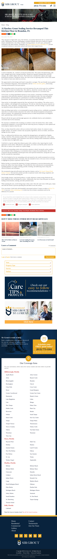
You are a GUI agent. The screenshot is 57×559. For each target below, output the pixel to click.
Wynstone (32, 433)
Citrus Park (9, 387)
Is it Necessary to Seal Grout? (46, 240)
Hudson (32, 445)
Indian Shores (9, 478)
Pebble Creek (9, 408)
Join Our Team (33, 526)
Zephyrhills (33, 460)
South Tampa (33, 414)
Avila (7, 378)
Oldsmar (32, 484)
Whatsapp (11, 34)
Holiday (8, 445)
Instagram (16, 535)
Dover (7, 390)
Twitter (9, 34)
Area (7, 262)
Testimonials (33, 523)
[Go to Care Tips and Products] (28, 288)
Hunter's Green (34, 396)
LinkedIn (35, 535)
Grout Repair (26, 210)
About (13, 531)
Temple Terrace (10, 423)
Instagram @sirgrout (22, 204)
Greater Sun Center (35, 393)
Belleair (8, 466)
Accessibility (19, 553)
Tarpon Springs (34, 499)
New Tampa (9, 405)
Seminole (32, 493)
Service (8, 268)
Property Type (10, 265)
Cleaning (16, 210)
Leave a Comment (8, 245)
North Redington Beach (12, 484)
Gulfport (8, 475)
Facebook (7, 34)
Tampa (8, 420)
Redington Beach (10, 490)
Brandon (32, 381)
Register (8, 257)
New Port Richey (10, 451)
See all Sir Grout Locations (30, 512)
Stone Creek (9, 417)
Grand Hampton (34, 390)
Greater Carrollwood (11, 393)
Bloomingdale (10, 381)
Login (2, 257)
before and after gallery (39, 83)
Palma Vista (33, 405)
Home (3, 25)
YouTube (30, 535)
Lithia (31, 399)
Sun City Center (34, 417)
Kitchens (42, 210)
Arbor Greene (33, 375)
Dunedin (32, 472)
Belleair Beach (34, 466)
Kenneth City (33, 478)
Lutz (7, 402)
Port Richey (9, 454)
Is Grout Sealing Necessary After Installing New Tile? (27, 240)
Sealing (20, 210)
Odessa (32, 451)
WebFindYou (32, 556)
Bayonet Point (10, 441)
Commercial (15, 526)
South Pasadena (10, 496)
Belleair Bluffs (10, 469)
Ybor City (8, 436)
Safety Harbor (10, 493)
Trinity (32, 457)
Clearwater (9, 472)
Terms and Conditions (36, 553)
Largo (7, 481)
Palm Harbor (9, 487)
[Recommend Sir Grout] (28, 312)
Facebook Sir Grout (9, 204)
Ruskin (32, 411)
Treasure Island (10, 502)
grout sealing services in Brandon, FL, (38, 44)
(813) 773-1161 (40, 6)
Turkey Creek (33, 426)
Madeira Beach (34, 481)
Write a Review (51, 5)
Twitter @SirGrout (35, 204)
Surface (8, 271)
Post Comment (50, 257)
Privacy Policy (26, 553)
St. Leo (8, 457)
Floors (37, 210)
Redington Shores (35, 490)
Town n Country (10, 426)
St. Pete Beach (34, 496)
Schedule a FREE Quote (45, 3)
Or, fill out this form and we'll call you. (44, 352)
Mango (32, 402)
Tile (9, 210)
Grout (11, 210)
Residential (32, 210)
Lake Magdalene (10, 399)
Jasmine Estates (10, 448)
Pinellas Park (33, 487)
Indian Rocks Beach (35, 475)
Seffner (8, 414)
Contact (31, 521)
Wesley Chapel (10, 460)
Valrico (8, 430)
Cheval (32, 384)
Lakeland (8, 508)
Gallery (14, 528)
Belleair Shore (34, 469)
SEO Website (25, 556)
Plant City (32, 408)
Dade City (32, 441)
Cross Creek (33, 387)
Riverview (9, 411)
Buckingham (9, 384)
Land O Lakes (34, 448)
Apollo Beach (9, 375)
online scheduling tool (16, 190)
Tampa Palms (33, 420)
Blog (7, 25)
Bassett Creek (33, 378)
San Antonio (33, 454)
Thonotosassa (33, 423)
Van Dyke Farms (34, 430)
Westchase (9, 433)
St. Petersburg (10, 499)
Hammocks (9, 396)
